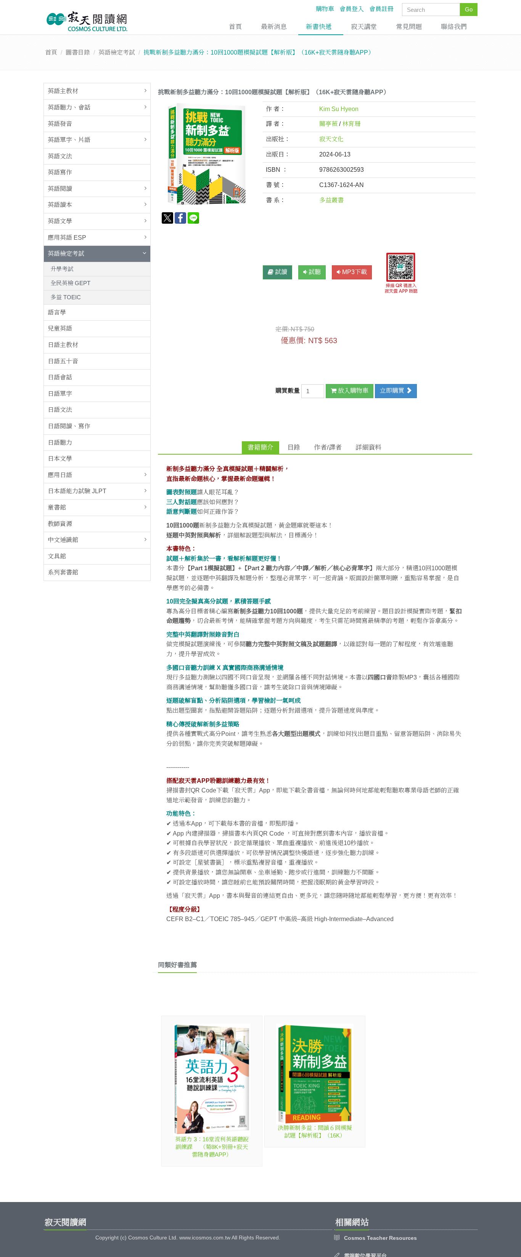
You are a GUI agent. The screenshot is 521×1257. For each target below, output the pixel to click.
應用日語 (60, 475)
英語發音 (60, 124)
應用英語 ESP (67, 237)
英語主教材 (63, 91)
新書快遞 (319, 27)
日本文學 (60, 458)
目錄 (293, 447)
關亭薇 (328, 124)
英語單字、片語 (69, 140)
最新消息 (274, 27)
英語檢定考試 (116, 52)
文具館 (57, 556)
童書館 (57, 507)
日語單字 (60, 393)
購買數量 (288, 390)
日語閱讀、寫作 (69, 426)
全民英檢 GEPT (70, 283)
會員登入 (351, 9)
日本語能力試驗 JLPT (77, 491)
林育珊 (351, 124)
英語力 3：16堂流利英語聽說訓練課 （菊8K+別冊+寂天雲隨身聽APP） (212, 1147)
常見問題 (409, 27)
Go (469, 9)
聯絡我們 (454, 27)
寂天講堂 (364, 27)
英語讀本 (60, 205)
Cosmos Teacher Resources (380, 1238)
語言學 (57, 312)
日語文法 (60, 410)
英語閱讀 (60, 189)
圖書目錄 (78, 52)
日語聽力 (60, 442)
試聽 (314, 272)
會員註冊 (381, 9)
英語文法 (60, 156)
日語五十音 (63, 361)
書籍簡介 (260, 447)
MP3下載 (354, 272)
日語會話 (60, 377)
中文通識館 (63, 540)
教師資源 (60, 524)
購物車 (325, 9)
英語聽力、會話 (69, 107)
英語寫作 (60, 172)
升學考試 (61, 269)
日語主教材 (63, 345)
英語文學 (60, 221)
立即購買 (393, 390)
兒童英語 (60, 328)
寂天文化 (331, 139)
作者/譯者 (328, 447)
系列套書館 (63, 572)
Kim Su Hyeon (339, 109)
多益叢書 (331, 200)
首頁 (235, 27)
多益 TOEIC (65, 297)
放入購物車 (352, 390)
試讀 (280, 272)
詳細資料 (368, 447)
